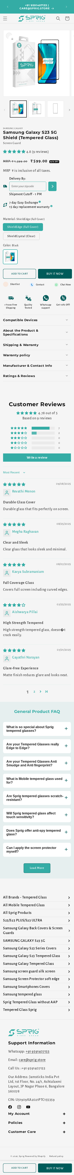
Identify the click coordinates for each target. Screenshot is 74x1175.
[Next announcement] (66, 6)
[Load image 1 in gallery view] (18, 109)
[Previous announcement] (7, 6)
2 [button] (34, 691)
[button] (5, 18)
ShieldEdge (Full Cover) (25, 228)
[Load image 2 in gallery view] (37, 109)
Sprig (21, 1156)
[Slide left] (4, 109)
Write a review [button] (37, 457)
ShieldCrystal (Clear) (23, 237)
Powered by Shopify (35, 1156)
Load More (37, 867)
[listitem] (37, 898)
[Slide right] (69, 109)
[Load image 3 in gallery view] (55, 109)
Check (52, 186)
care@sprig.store (32, 1060)
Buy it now (55, 273)
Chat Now (65, 284)
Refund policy (56, 1156)
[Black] (10, 257)
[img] (14, 485)
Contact (40, 284)
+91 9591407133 (37, 1051)
